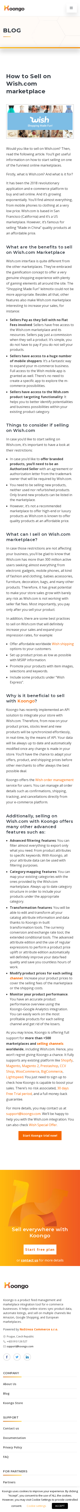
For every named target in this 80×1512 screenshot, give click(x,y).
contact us (29, 1260)
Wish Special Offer (43, 1125)
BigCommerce (52, 1071)
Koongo (26, 701)
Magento (13, 1066)
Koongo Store (13, 1403)
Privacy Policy (12, 1447)
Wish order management (54, 780)
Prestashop (49, 1066)
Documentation (14, 1438)
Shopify (67, 1060)
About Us (9, 1384)
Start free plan (40, 1249)
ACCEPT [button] (60, 1506)
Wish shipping (63, 644)
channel (16, 978)
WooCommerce (27, 1071)
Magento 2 (30, 1066)
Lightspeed (14, 1077)
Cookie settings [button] (36, 1506)
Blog (6, 1393)
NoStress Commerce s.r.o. (39, 1329)
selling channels (50, 1043)
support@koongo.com (23, 1113)
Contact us (11, 1428)
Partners (9, 1482)
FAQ (6, 1457)
